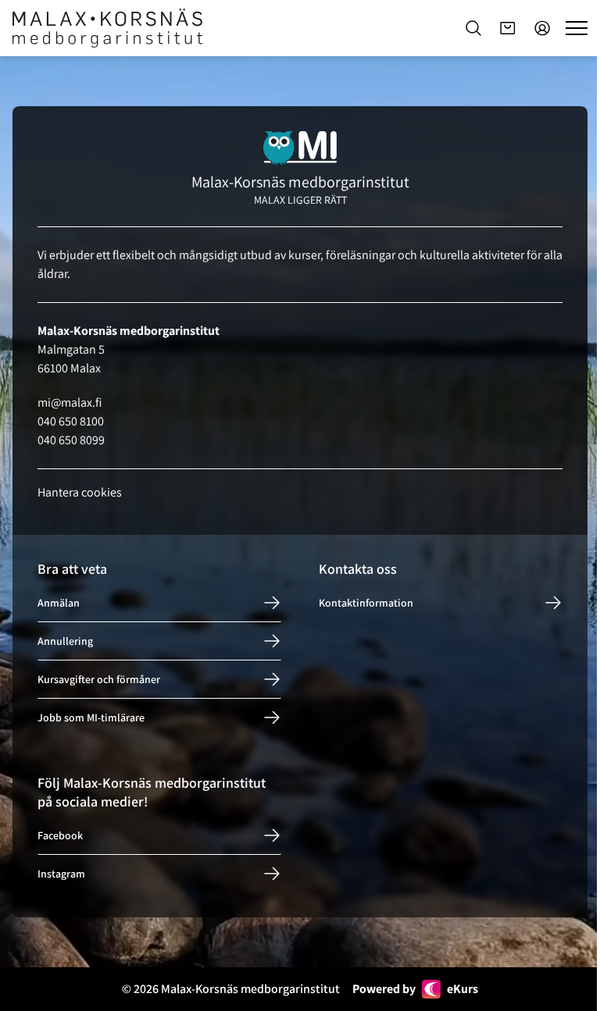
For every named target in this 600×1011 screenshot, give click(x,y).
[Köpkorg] (508, 28)
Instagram (61, 874)
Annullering (65, 641)
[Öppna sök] (473, 28)
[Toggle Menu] (576, 28)
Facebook (60, 835)
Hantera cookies (80, 492)
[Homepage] (107, 28)
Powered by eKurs (415, 989)
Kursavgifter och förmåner (99, 679)
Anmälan (59, 603)
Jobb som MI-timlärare (91, 717)
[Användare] (542, 28)
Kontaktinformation (366, 603)
